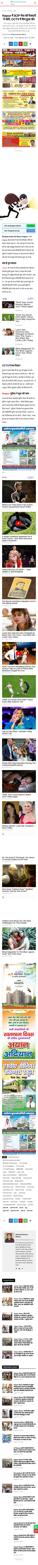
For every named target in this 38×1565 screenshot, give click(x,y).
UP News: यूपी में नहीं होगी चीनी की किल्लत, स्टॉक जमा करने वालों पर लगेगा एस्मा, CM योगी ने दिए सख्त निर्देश (24, 1450)
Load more (18, 1559)
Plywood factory (18, 1196)
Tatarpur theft (26, 1198)
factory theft (29, 1169)
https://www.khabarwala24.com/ (24, 1240)
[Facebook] (11, 44)
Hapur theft (6, 1178)
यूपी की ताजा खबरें (13, 1207)
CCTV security (20, 1166)
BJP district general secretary (11, 1160)
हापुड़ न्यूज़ (23, 1210)
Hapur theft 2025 (16, 1178)
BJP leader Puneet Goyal (10, 1163)
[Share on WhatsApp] (36, 1527)
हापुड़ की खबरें (6, 1210)
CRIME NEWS (19, 1169)
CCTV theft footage (8, 1169)
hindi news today (8, 1181)
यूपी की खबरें (5, 1207)
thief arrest (14, 1201)
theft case (6, 1201)
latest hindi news (20, 1187)
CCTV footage (23, 1163)
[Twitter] (16, 44)
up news (30, 1204)
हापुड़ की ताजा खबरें (15, 1210)
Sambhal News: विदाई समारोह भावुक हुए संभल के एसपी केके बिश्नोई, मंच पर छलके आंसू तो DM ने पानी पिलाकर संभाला (25, 1425)
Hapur (4, 268)
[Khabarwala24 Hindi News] (19, 3)
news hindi (22, 1193)
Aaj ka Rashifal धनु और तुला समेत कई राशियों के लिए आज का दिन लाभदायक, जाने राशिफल (24, 1525)
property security (8, 1198)
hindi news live (27, 1178)
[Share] (36, 1531)
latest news (30, 1187)
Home (4, 11)
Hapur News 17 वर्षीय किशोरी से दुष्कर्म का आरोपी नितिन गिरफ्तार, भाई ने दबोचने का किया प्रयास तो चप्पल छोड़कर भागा (25, 1550)
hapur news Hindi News (10, 1175)
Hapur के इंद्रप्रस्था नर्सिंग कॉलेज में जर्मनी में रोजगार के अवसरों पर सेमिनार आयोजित (24, 1537)
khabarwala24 (19, 1181)
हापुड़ (26, 1207)
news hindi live (7, 1196)
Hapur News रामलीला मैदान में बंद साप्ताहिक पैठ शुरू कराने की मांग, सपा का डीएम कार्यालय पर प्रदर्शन (24, 1354)
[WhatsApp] (25, 44)
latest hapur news (8, 1187)
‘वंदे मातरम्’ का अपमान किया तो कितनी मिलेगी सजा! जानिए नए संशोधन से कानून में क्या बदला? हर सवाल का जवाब (25, 1438)
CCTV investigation (8, 1166)
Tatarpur (17, 1198)
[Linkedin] (19, 1268)
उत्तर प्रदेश (9, 11)
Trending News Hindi (9, 1204)
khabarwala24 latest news (10, 1184)
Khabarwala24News (26, 1184)
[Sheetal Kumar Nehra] (9, 1251)
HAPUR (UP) (12, 1172)
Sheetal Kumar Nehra (18, 34)
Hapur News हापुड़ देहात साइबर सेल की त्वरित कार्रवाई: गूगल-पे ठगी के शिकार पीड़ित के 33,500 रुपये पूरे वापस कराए (23, 1289)
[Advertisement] (19, 171)
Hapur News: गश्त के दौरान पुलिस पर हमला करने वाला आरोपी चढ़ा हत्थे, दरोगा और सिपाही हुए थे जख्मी (23, 1329)
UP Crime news (21, 1204)
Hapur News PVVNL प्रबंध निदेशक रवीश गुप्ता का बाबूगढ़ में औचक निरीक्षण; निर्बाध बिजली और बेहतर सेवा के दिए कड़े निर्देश (23, 1342)
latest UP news (20, 1190)
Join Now (31, 226)
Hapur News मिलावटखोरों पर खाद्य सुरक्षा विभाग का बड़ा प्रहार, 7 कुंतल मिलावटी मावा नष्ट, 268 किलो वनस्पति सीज (24, 1500)
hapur (4, 1172)
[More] (30, 44)
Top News (22, 1201)
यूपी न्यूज (21, 1207)
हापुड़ (15, 11)
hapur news (20, 1172)
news (15, 1193)
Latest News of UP (8, 1190)
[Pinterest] (20, 44)
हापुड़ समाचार (30, 1210)
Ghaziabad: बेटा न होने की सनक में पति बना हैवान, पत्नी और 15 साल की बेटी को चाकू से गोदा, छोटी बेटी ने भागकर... (25, 1475)
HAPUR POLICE (23, 1175)
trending (30, 1201)
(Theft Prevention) (13, 1157)
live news (29, 1190)
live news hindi (7, 1193)
